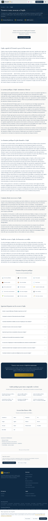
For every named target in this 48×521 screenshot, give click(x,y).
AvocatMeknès (39, 503)
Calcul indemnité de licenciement (31, 482)
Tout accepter (43, 518)
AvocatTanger (27, 503)
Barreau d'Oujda (5, 440)
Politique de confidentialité (30, 495)
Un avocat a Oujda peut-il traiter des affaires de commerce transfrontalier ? (19, 342)
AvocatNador (15, 504)
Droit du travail (21, 509)
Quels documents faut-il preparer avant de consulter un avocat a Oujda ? (18, 347)
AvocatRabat (10, 503)
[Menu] (45, 2)
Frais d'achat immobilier (30, 487)
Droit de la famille (10, 509)
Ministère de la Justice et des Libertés (9, 441)
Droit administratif (39, 509)
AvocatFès (22, 503)
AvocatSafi (41, 504)
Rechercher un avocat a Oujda (23, 375)
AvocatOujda (44, 503)
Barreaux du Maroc (29, 480)
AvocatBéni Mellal (36, 504)
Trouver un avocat (28, 474)
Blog (26, 478)
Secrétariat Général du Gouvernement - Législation (12, 443)
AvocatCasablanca (4, 503)
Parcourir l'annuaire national (24, 37)
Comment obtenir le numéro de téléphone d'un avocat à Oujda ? (16, 353)
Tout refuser (35, 518)
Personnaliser (27, 518)
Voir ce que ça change (22, 462)
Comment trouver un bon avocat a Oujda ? (12, 326)
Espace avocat (39, 1)
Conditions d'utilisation (29, 493)
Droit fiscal (33, 509)
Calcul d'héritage (28, 485)
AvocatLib (3, 7)
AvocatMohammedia (21, 504)
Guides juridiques (28, 476)
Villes (8, 7)
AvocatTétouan (9, 504)
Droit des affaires (4, 509)
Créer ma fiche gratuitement (9, 462)
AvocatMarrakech (17, 503)
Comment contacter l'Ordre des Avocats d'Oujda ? (13, 316)
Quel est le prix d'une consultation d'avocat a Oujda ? (14, 332)
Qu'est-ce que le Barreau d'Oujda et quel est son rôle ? (14, 311)
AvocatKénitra (3, 504)
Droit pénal (16, 509)
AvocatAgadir (33, 503)
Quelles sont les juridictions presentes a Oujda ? (13, 337)
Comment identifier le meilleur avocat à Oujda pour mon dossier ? (17, 321)
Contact (2, 495)
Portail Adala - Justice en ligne (8, 444)
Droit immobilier (27, 509)
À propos (3, 493)
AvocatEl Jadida (29, 504)
